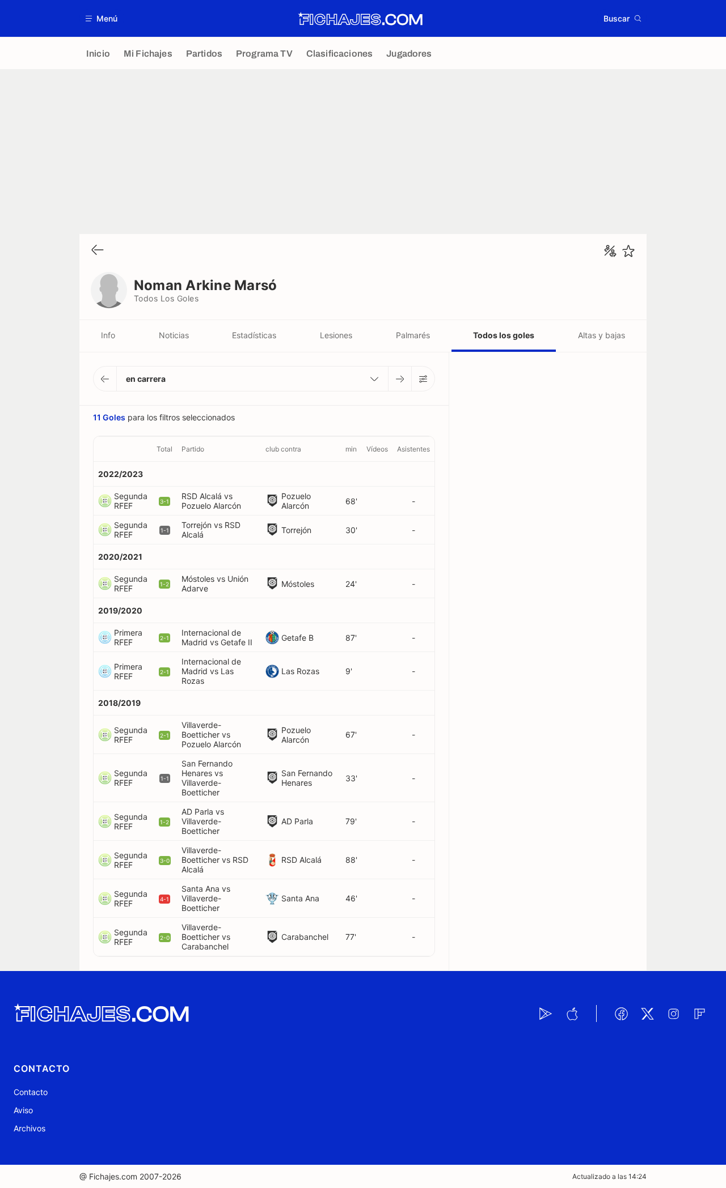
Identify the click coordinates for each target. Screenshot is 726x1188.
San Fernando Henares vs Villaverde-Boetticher (207, 778)
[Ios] (571, 1013)
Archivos (29, 1128)
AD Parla (297, 821)
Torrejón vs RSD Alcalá (211, 529)
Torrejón (296, 530)
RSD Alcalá (301, 860)
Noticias (174, 335)
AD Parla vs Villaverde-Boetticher (203, 821)
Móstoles (297, 584)
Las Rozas (300, 671)
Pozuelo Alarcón (296, 500)
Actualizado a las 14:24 (609, 1176)
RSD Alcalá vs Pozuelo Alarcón (211, 500)
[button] (101, 18)
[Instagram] (673, 1013)
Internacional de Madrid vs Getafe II (217, 637)
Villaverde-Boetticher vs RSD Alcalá (215, 859)
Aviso (23, 1110)
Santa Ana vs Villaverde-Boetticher (206, 898)
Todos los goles (503, 335)
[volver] (97, 250)
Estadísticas (254, 335)
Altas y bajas (601, 335)
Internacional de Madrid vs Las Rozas (211, 671)
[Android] (545, 1013)
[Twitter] (647, 1013)
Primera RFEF (128, 637)
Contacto (31, 1092)
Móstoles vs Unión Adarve (215, 583)
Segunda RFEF (130, 500)
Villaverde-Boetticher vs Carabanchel (206, 936)
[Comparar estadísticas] (610, 251)
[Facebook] (621, 1013)
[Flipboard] (699, 1013)
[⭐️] (628, 251)
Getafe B (297, 637)
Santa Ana (300, 898)
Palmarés (413, 335)
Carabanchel (304, 937)
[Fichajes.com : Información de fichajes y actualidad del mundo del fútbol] (360, 18)
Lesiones (336, 335)
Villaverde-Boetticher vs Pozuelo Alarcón (211, 734)
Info (108, 335)
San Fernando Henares (306, 777)
